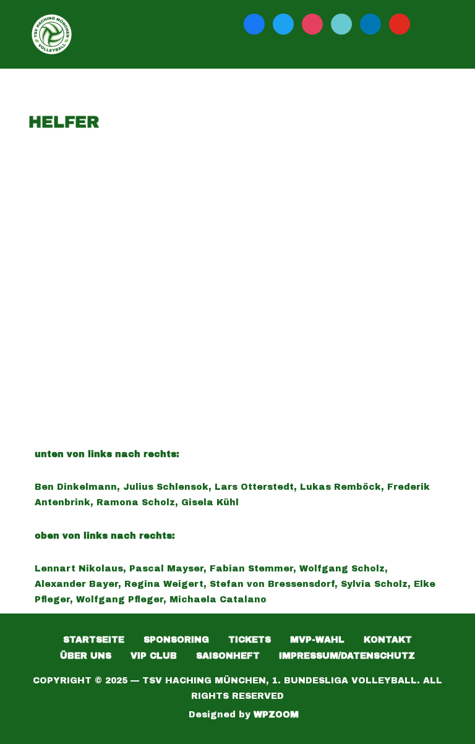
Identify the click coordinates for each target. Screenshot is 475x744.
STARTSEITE (93, 639)
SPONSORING (176, 639)
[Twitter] (283, 23)
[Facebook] (254, 23)
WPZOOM (276, 714)
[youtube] (399, 23)
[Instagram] (312, 23)
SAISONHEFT (228, 656)
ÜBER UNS (85, 656)
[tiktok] (341, 23)
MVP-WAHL (317, 639)
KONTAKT (388, 639)
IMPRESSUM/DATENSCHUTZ (347, 656)
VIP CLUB (154, 656)
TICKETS (249, 639)
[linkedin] (370, 23)
